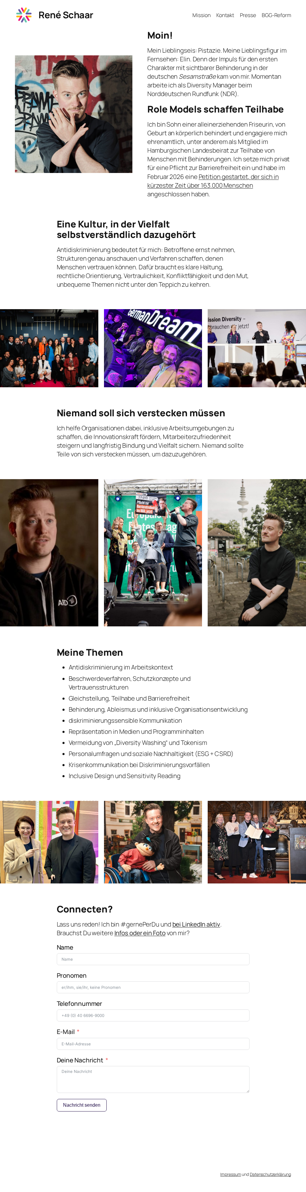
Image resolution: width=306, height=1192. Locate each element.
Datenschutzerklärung (270, 1174)
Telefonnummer (79, 1003)
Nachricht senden (81, 1105)
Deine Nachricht (80, 1060)
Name (65, 947)
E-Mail (66, 1031)
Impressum (230, 1174)
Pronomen (72, 975)
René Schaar (66, 14)
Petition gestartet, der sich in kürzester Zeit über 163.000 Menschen (213, 180)
